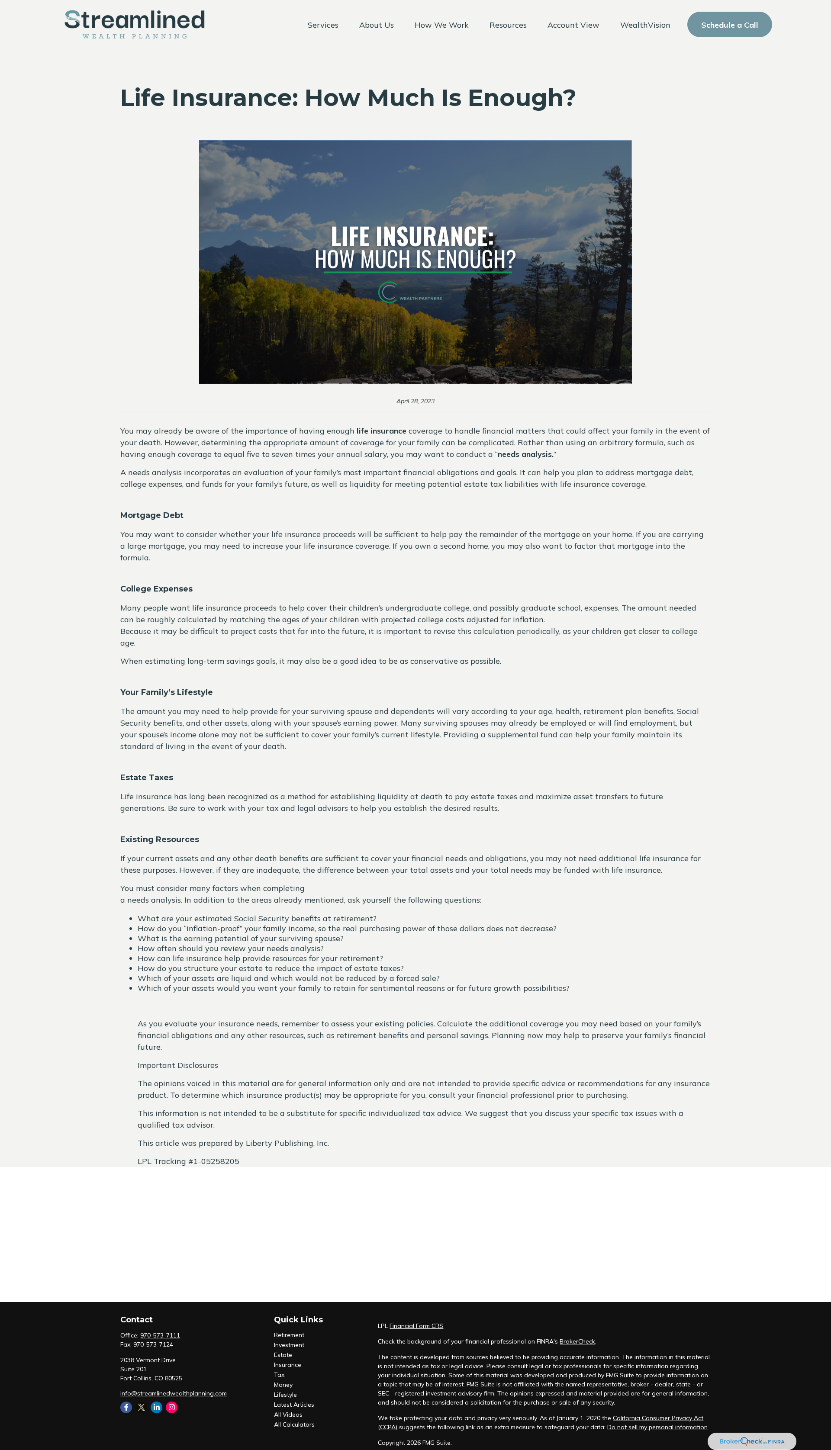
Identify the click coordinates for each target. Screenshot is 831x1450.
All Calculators (294, 1424)
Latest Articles (294, 1404)
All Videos (288, 1414)
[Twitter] (141, 1407)
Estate (283, 1355)
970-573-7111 (160, 1335)
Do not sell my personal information (657, 1427)
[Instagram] (171, 1407)
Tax (279, 1375)
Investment (289, 1345)
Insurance (287, 1365)
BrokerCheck (577, 1341)
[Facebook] (126, 1407)
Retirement (289, 1335)
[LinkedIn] (156, 1407)
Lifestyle (285, 1395)
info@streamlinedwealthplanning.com (173, 1393)
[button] (323, 24)
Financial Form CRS (416, 1326)
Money (283, 1385)
